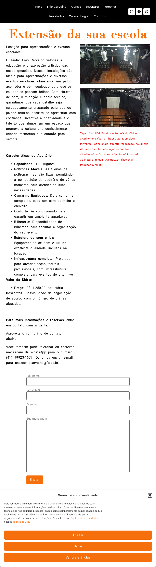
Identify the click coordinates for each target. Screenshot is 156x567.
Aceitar (78, 535)
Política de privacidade (84, 518)
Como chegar (79, 16)
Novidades (56, 16)
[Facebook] (139, 11)
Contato (100, 16)
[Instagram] (131, 11)
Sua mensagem (36, 418)
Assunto (31, 404)
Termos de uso (21, 521)
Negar (78, 546)
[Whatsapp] (146, 11)
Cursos (76, 7)
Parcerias (110, 7)
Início (38, 7)
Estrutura (92, 7)
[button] (150, 495)
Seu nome (33, 375)
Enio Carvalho (56, 7)
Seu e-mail (33, 390)
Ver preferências (78, 557)
